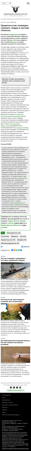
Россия (23, 236)
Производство (6, 395)
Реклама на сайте (7, 402)
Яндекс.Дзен (12, 221)
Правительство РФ (8, 240)
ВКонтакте (17, 225)
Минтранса (13, 42)
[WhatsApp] (19, 250)
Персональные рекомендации (11, 415)
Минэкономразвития (17, 203)
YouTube (4, 227)
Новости (4, 410)
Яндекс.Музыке (6, 225)
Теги (2, 233)
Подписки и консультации (10, 405)
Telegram (22, 221)
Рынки (4, 412)
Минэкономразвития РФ (10, 243)
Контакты (4, 407)
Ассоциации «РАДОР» (22, 127)
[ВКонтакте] (12, 250)
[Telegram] (16, 250)
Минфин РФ (21, 240)
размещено (21, 178)
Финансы (14, 236)
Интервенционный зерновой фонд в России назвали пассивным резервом (15, 342)
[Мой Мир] (21, 250)
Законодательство (13, 233)
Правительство (14, 34)
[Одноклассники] (14, 250)
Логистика (5, 236)
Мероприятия (6, 400)
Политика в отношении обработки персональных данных (15, 448)
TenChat (10, 223)
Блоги (4, 397)
